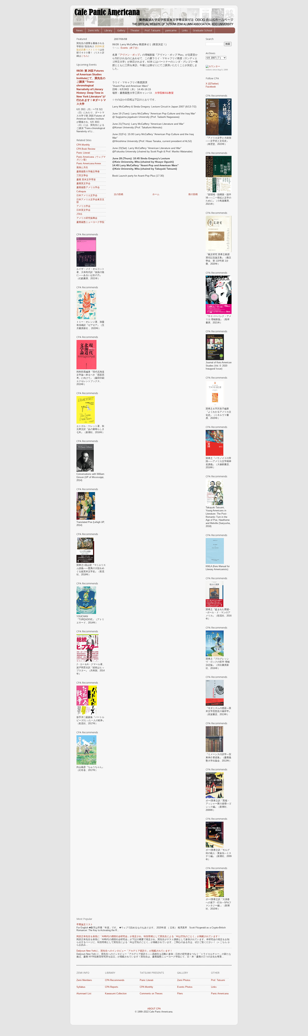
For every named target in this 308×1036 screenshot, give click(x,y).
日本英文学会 (83, 210)
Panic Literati (83, 153)
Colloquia (81, 191)
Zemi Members (84, 980)
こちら (84, 56)
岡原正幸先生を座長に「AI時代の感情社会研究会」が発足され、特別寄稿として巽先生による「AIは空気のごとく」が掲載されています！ (148, 936)
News (79, 30)
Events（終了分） (130, 48)
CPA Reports (111, 987)
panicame (171, 30)
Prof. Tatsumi (152, 30)
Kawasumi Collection (116, 993)
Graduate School (202, 30)
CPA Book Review (85, 149)
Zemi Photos (183, 980)
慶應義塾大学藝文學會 (88, 171)
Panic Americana (220, 993)
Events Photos (184, 987)
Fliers (180, 993)
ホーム (155, 194)
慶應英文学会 (83, 183)
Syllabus (80, 987)
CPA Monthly (83, 145)
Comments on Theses (151, 993)
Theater (134, 30)
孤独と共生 (82, 167)
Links (185, 30)
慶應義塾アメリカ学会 (88, 187)
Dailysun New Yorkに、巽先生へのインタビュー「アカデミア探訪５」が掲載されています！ (124, 951)
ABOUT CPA (154, 1008)
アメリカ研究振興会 (86, 218)
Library (108, 30)
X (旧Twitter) (212, 83)
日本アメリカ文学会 (86, 195)
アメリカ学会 (83, 206)
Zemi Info (93, 30)
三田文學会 (82, 175)
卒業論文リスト (84, 924)
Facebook (211, 87)
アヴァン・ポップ (130, 54)
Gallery (121, 30)
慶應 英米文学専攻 (86, 179)
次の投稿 (118, 194)
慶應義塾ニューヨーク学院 (90, 222)
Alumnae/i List (83, 993)
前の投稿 (193, 194)
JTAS (79, 214)
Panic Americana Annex (88, 163)
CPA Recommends (114, 980)
